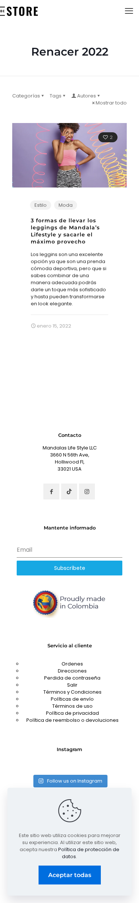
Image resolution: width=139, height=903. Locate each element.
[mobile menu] (129, 11)
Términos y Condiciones (72, 691)
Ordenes (72, 663)
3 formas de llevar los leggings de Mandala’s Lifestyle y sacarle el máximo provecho (65, 231)
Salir (72, 684)
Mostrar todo (111, 102)
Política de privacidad (72, 713)
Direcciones (72, 670)
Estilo (40, 205)
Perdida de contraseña (72, 677)
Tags (56, 95)
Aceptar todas (69, 875)
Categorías (26, 95)
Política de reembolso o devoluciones (72, 720)
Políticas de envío (72, 699)
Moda (66, 205)
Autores (86, 95)
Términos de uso (72, 706)
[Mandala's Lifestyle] (19, 11)
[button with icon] (51, 491)
